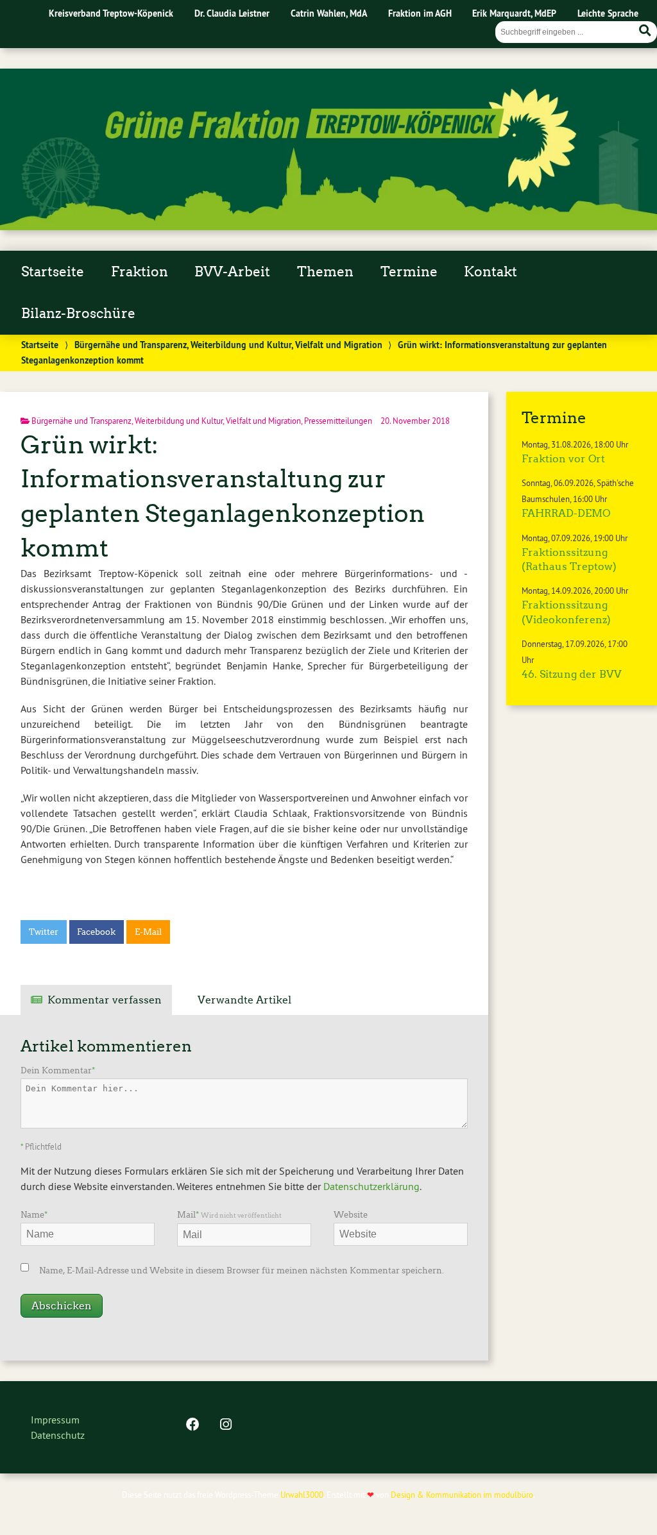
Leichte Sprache (607, 13)
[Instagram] (226, 1425)
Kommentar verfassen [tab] (104, 1000)
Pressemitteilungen (338, 420)
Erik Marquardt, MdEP (514, 13)
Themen (325, 272)
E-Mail (148, 932)
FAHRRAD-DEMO (566, 513)
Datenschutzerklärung (371, 1186)
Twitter (43, 932)
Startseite (52, 272)
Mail (229, 1215)
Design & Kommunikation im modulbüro (462, 1494)
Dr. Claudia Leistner (231, 13)
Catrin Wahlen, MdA (329, 13)
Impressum (55, 1419)
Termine (409, 272)
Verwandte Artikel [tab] (244, 1000)
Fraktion (139, 272)
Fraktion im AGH (420, 13)
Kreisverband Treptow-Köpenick (111, 13)
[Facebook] (192, 1425)
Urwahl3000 (301, 1494)
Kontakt (490, 272)
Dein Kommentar (58, 1070)
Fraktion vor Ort (563, 459)
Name (34, 1215)
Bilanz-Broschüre (78, 313)
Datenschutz (58, 1435)
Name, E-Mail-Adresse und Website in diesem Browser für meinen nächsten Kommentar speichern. (241, 1270)
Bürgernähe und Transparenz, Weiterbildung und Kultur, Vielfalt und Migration (228, 345)
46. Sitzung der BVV (572, 674)
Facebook (96, 932)
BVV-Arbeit (232, 272)
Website (351, 1215)
